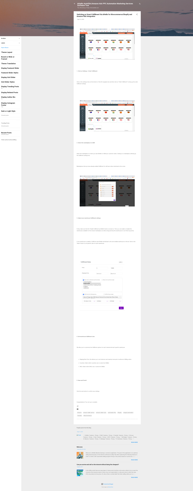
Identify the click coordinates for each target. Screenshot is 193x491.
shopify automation (128, 412)
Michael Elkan (110, 487)
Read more (134, 442)
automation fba (112, 412)
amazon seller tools (101, 412)
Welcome (79, 447)
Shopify (119, 412)
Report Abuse (4, 47)
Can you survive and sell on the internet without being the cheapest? (98, 464)
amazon (79, 412)
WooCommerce (88, 415)
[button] (137, 14)
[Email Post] (77, 409)
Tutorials (79, 415)
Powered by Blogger (108, 484)
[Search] (140, 4)
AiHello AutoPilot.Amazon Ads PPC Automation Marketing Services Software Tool (105, 4)
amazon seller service (88, 412)
